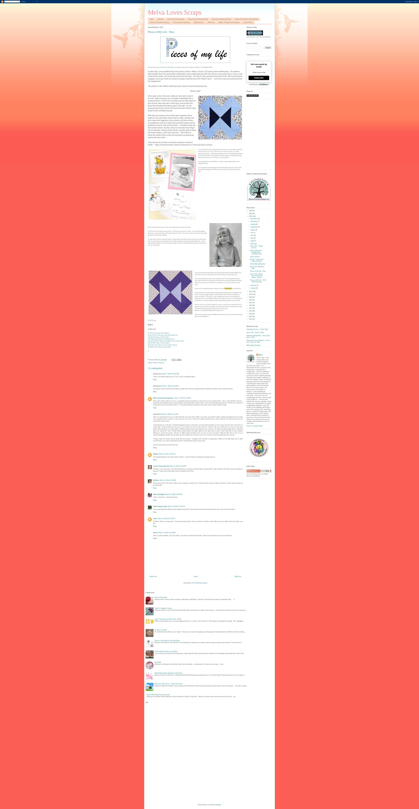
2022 (250, 294)
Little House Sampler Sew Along (221, 19)
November (254, 221)
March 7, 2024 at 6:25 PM (182, 398)
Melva (261, 355)
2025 (250, 213)
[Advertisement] (259, 135)
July (252, 232)
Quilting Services (199, 22)
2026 (250, 211)
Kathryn (155, 454)
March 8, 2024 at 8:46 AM (167, 454)
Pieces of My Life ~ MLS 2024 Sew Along (258, 281)
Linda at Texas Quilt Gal (161, 466)
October (253, 224)
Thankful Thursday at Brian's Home (158, 337)
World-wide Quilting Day (257, 264)
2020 (250, 300)
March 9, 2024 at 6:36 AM (168, 480)
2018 (250, 305)
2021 (250, 297)
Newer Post (153, 576)
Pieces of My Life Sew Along (181, 22)
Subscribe (259, 78)
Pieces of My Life (158, 362)
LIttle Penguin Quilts (160, 506)
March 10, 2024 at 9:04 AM (173, 494)
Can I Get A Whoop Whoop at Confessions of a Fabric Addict (166, 341)
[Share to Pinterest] (180, 360)
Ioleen (155, 518)
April (252, 241)
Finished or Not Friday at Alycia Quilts (159, 347)
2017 (250, 308)
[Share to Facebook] (178, 360)
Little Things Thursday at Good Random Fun (161, 339)
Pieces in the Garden (168, 67)
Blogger (218, 805)
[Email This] (172, 360)
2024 (250, 216)
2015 (250, 314)
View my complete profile (255, 426)
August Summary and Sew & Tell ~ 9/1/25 (168, 619)
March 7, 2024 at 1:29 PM (170, 386)
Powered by (253, 84)
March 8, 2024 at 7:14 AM (170, 414)
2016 (250, 311)
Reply (155, 379)
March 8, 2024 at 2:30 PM (178, 466)
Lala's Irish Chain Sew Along (175, 19)
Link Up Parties (248, 22)
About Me (160, 19)
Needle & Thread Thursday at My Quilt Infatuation (163, 335)
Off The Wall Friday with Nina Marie (159, 343)
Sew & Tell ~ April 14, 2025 (255, 332)
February (254, 285)
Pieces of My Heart (161, 597)
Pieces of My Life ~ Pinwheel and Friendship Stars (256, 252)
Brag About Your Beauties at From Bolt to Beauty (162, 345)
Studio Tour (211, 22)
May (252, 238)
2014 (250, 316)
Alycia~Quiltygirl (158, 494)
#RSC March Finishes (253, 345)
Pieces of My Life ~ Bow (258, 271)
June (252, 235)
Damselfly (158, 662)
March (253, 243)
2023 (250, 291)
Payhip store (228, 288)
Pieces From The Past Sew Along (198, 19)
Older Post (237, 576)
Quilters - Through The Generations (229, 22)
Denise (155, 532)
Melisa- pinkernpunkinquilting (163, 398)
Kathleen (156, 480)
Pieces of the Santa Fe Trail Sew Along (246, 19)
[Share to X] (176, 360)
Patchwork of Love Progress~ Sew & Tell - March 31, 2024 (258, 341)
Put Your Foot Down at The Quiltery (159, 333)
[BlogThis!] (174, 360)
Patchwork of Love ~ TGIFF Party (257, 329)
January (253, 288)
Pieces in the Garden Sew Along (159, 22)
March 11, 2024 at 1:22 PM (166, 518)
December (254, 218)
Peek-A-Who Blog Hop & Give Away (158, 694)
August (253, 230)
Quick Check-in (255, 257)
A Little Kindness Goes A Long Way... (166, 651)
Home (151, 19)
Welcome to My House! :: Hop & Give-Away (168, 684)
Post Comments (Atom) (199, 583)
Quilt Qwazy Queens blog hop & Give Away (168, 673)
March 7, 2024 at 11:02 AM (170, 374)
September (254, 227)
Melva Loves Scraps (174, 12)
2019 (250, 302)
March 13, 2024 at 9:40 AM (166, 532)
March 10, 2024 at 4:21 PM (176, 506)
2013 (250, 319)
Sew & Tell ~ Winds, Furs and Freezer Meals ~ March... (256, 275)
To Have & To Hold (161, 630)
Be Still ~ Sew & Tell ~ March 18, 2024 (257, 260)
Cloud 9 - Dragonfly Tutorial (163, 608)
